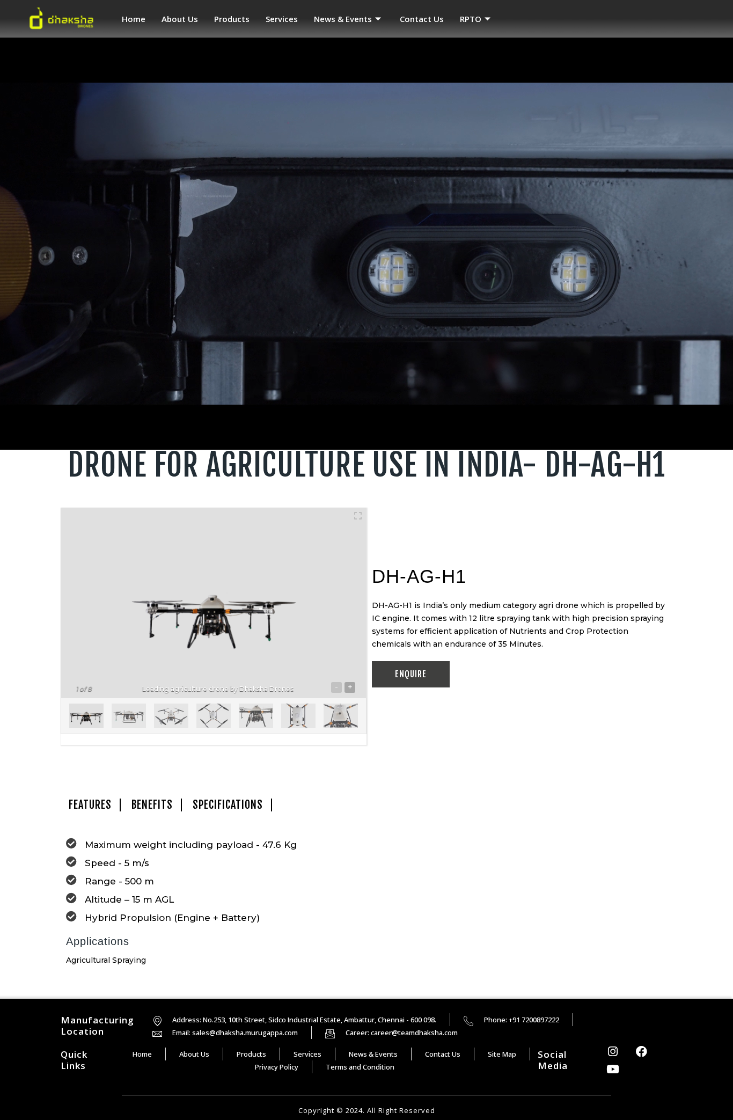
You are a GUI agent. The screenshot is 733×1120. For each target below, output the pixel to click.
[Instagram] (613, 1052)
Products (232, 18)
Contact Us (422, 18)
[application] (366, 244)
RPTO (470, 18)
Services (282, 18)
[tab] (91, 805)
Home (133, 18)
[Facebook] (642, 1052)
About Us (180, 18)
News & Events (343, 18)
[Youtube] (613, 1069)
